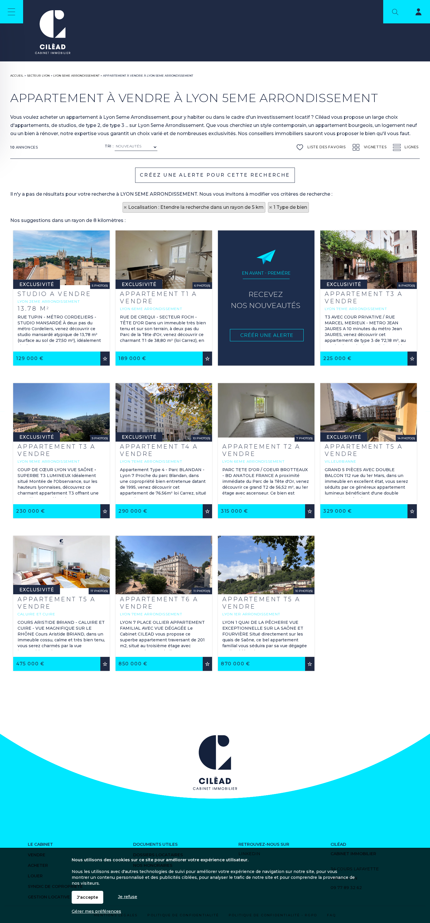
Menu (11, 11)
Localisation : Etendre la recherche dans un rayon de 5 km (196, 207)
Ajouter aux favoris (105, 359)
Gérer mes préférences (96, 911)
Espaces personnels (415, 13)
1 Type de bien (290, 207)
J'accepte (87, 897)
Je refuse (127, 896)
